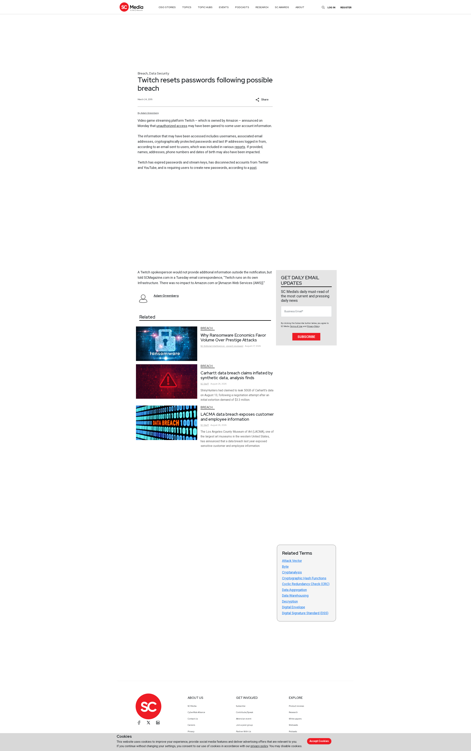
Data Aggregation (294, 590)
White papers (295, 718)
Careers (191, 725)
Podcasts (293, 731)
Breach (143, 73)
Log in (331, 7)
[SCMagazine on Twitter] (148, 722)
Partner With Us (243, 731)
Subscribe (306, 337)
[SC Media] (131, 7)
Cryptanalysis (292, 572)
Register (345, 7)
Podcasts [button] (242, 7)
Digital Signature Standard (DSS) (305, 613)
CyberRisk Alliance (196, 712)
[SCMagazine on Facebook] (139, 722)
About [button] (299, 7)
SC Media (192, 706)
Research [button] (262, 7)
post (253, 168)
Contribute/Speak (244, 712)
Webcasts (293, 725)
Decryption (290, 601)
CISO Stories (167, 7)
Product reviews (296, 706)
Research (293, 712)
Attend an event (243, 718)
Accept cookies (319, 741)
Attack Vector (292, 561)
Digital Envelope (293, 607)
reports (240, 147)
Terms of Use (296, 326)
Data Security (159, 73)
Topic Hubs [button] (205, 7)
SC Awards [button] (282, 7)
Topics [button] (186, 7)
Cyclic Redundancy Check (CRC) (306, 584)
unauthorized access (171, 126)
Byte (285, 567)
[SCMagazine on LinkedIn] (158, 722)
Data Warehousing (295, 595)
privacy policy (259, 746)
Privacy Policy (313, 326)
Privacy (191, 731)
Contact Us (193, 718)
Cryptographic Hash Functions (304, 578)
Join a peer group (244, 725)
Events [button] (224, 7)
